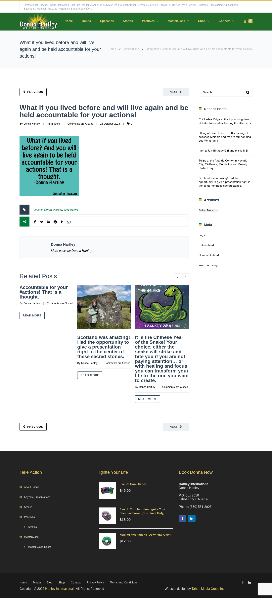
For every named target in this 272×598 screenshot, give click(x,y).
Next (174, 92)
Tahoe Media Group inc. (208, 588)
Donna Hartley (31, 123)
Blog (49, 582)
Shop (201, 21)
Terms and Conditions (123, 582)
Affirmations (131, 48)
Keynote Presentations (37, 497)
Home (69, 21)
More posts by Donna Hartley (71, 250)
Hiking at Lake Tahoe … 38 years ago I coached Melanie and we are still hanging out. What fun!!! (225, 136)
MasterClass (176, 21)
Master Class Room (39, 546)
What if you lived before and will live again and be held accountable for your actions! (104, 111)
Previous (35, 92)
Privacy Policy (95, 582)
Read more (32, 315)
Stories (128, 21)
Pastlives (148, 21)
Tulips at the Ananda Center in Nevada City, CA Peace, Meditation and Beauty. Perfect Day (223, 164)
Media (37, 582)
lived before (71, 209)
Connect (224, 21)
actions (38, 209)
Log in (202, 235)
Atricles (32, 526)
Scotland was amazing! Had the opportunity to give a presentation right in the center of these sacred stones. (103, 347)
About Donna (31, 487)
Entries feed (206, 245)
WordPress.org (208, 265)
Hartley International (59, 588)
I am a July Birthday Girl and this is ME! (223, 150)
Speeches (107, 21)
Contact (76, 582)
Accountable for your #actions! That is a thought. (44, 292)
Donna (86, 21)
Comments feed (209, 255)
